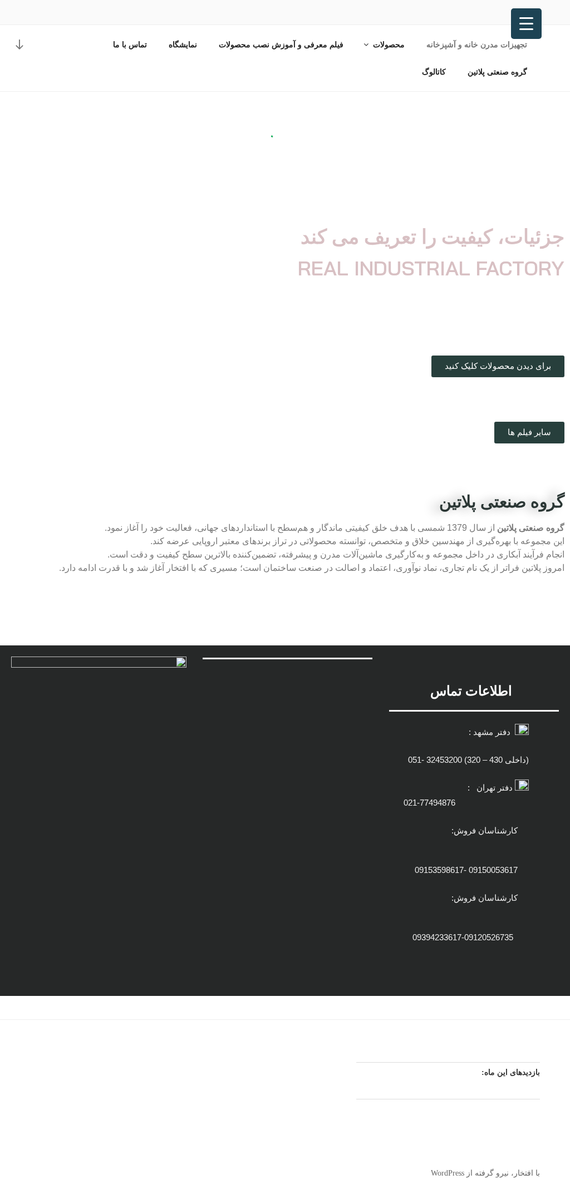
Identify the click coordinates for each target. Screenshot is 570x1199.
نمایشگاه (183, 45)
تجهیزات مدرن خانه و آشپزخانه (476, 45)
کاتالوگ (434, 72)
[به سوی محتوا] (19, 44)
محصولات (389, 45)
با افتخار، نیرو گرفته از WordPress (485, 1173)
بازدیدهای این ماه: (509, 1072)
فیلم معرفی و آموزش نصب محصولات (281, 45)
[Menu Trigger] (526, 23)
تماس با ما (130, 45)
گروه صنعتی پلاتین (497, 72)
